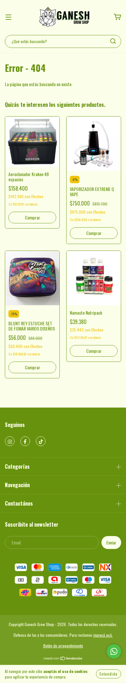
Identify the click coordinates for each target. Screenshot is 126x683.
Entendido (109, 674)
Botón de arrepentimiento (63, 645)
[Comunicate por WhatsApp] (114, 651)
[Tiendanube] (63, 659)
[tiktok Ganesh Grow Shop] (41, 441)
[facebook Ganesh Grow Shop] (25, 441)
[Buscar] (113, 41)
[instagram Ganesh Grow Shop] (10, 441)
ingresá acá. (103, 635)
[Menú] (8, 17)
